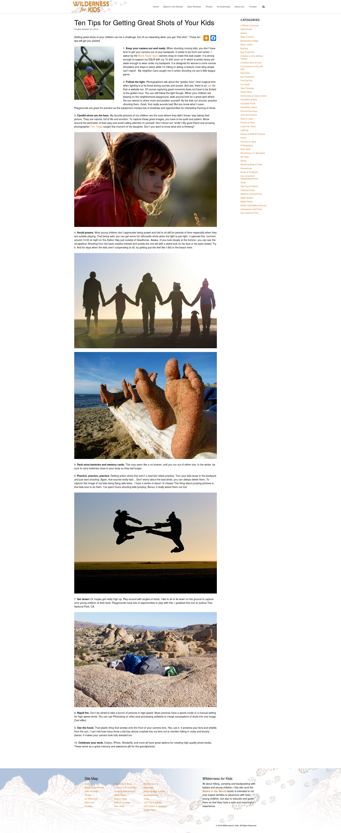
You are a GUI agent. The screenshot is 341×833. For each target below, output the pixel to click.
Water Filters (246, 201)
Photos (209, 6)
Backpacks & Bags (249, 40)
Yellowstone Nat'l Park (251, 209)
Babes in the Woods (173, 6)
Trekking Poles (247, 190)
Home (156, 6)
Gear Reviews (194, 6)
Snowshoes (246, 168)
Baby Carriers (247, 36)
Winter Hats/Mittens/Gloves (253, 205)
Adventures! (246, 29)
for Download (223, 6)
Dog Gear (245, 72)
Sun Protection (151, 795)
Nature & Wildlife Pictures (252, 133)
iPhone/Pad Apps (248, 110)
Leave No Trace (248, 126)
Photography (246, 145)
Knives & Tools (247, 122)
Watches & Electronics (251, 193)
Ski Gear (244, 156)
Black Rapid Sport (148, 55)
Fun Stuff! (245, 84)
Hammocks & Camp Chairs (253, 95)
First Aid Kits (246, 80)
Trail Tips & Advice (249, 186)
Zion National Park (249, 212)
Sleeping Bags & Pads (251, 164)
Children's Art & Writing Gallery (251, 57)
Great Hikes (246, 91)
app (209, 85)
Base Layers (246, 44)
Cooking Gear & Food (250, 62)
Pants (243, 137)
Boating (244, 48)
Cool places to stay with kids (251, 67)
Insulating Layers (248, 107)
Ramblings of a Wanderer (252, 152)
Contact (252, 6)
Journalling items (248, 114)
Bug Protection (247, 51)
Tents (243, 182)
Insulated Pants (247, 103)
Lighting (244, 129)
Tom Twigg (96, 126)
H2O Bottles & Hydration (155, 806)
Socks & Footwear (249, 171)
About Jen (239, 6)
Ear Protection (247, 76)
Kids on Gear (246, 118)
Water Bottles (246, 197)
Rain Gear (245, 149)
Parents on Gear (248, 141)
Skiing (243, 160)
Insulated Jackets (248, 99)
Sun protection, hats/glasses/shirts (249, 177)
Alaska (243, 32)
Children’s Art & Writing (125, 787)
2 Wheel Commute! (249, 25)
